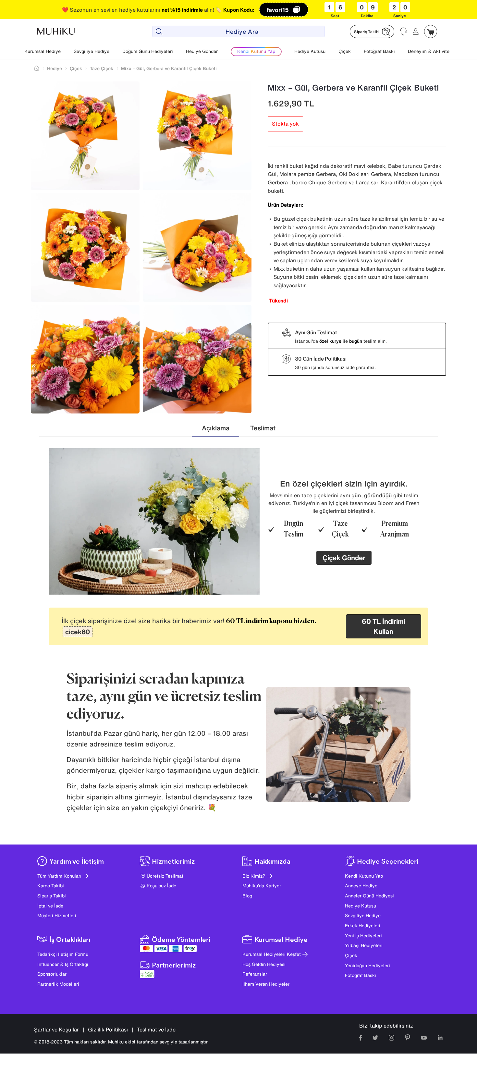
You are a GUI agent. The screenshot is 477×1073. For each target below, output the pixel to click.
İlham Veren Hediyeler (265, 983)
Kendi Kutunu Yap (364, 875)
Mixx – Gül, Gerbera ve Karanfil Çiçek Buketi (169, 68)
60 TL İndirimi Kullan (383, 626)
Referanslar (254, 973)
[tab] (215, 428)
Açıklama (215, 428)
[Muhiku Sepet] (430, 31)
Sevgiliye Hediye (91, 51)
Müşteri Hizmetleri (56, 915)
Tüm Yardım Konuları (59, 875)
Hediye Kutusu (309, 51)
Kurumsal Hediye (42, 51)
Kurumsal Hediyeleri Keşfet (271, 954)
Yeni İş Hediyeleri (363, 935)
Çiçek (344, 51)
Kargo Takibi (50, 885)
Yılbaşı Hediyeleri (364, 945)
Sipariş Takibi (51, 895)
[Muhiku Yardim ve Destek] (403, 31)
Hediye (54, 68)
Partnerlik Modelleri (58, 983)
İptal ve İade (50, 905)
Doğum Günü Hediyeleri (147, 51)
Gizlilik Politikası (108, 1029)
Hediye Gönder (202, 51)
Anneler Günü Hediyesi (369, 895)
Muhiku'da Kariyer (261, 885)
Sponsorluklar (52, 973)
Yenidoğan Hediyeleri (367, 965)
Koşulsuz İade (161, 885)
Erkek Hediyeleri (362, 925)
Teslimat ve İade (156, 1029)
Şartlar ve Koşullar (56, 1029)
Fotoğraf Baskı (379, 51)
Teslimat (262, 428)
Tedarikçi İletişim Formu (62, 954)
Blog (247, 895)
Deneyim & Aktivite (428, 51)
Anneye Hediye (361, 885)
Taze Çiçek (101, 68)
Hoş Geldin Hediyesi (264, 964)
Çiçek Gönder (344, 558)
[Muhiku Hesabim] (415, 31)
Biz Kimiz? (253, 875)
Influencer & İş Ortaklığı (62, 964)
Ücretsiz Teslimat (165, 875)
